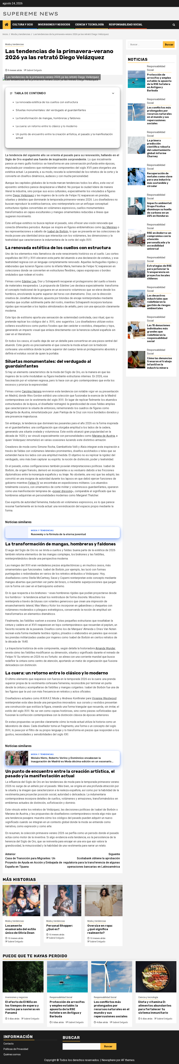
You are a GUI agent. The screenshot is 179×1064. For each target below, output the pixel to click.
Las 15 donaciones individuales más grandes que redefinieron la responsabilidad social (158, 333)
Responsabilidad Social (125, 24)
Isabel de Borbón (57, 231)
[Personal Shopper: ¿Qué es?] (62, 900)
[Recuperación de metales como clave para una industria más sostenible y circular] (136, 176)
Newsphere (109, 1060)
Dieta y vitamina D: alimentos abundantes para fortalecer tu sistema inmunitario (154, 1007)
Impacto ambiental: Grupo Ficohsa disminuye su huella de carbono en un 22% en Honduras (159, 209)
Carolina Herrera (31, 391)
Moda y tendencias (14, 44)
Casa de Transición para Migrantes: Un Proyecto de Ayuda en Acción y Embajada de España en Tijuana (33, 860)
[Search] (174, 24)
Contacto (8, 1043)
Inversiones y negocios (54, 24)
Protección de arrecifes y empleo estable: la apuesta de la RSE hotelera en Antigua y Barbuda (159, 82)
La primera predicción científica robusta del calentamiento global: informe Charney (158, 148)
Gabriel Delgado (34, 70)
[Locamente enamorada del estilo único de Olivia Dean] (21, 900)
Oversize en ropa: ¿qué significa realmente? (100, 929)
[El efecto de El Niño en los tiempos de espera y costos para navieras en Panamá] (23, 976)
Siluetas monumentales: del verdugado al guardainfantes (51, 110)
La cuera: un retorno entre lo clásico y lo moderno (46, 126)
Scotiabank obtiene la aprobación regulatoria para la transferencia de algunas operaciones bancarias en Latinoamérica (91, 860)
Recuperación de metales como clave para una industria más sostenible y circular (159, 180)
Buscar (71, 1037)
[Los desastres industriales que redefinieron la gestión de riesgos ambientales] (136, 298)
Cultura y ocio (22, 24)
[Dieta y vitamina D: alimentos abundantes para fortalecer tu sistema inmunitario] (156, 976)
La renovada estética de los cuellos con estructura (47, 102)
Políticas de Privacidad (15, 1049)
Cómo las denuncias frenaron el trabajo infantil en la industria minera (159, 363)
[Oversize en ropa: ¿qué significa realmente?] (103, 900)
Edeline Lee (29, 281)
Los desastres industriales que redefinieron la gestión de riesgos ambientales (158, 302)
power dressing (62, 491)
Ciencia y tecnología (89, 24)
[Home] (7, 24)
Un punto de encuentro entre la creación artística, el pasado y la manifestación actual (64, 135)
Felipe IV (33, 482)
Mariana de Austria (103, 435)
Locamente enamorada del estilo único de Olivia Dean (20, 929)
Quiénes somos (12, 1054)
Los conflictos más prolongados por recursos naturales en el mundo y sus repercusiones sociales (159, 115)
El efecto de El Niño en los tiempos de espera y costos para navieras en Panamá (22, 1007)
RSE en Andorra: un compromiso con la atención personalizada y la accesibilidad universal (159, 241)
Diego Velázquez (23, 195)
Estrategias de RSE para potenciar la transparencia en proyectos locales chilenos (159, 272)
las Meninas (109, 227)
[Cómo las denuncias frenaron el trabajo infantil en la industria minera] (136, 359)
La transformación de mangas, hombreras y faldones (48, 118)
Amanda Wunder (105, 648)
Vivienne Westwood (104, 698)
